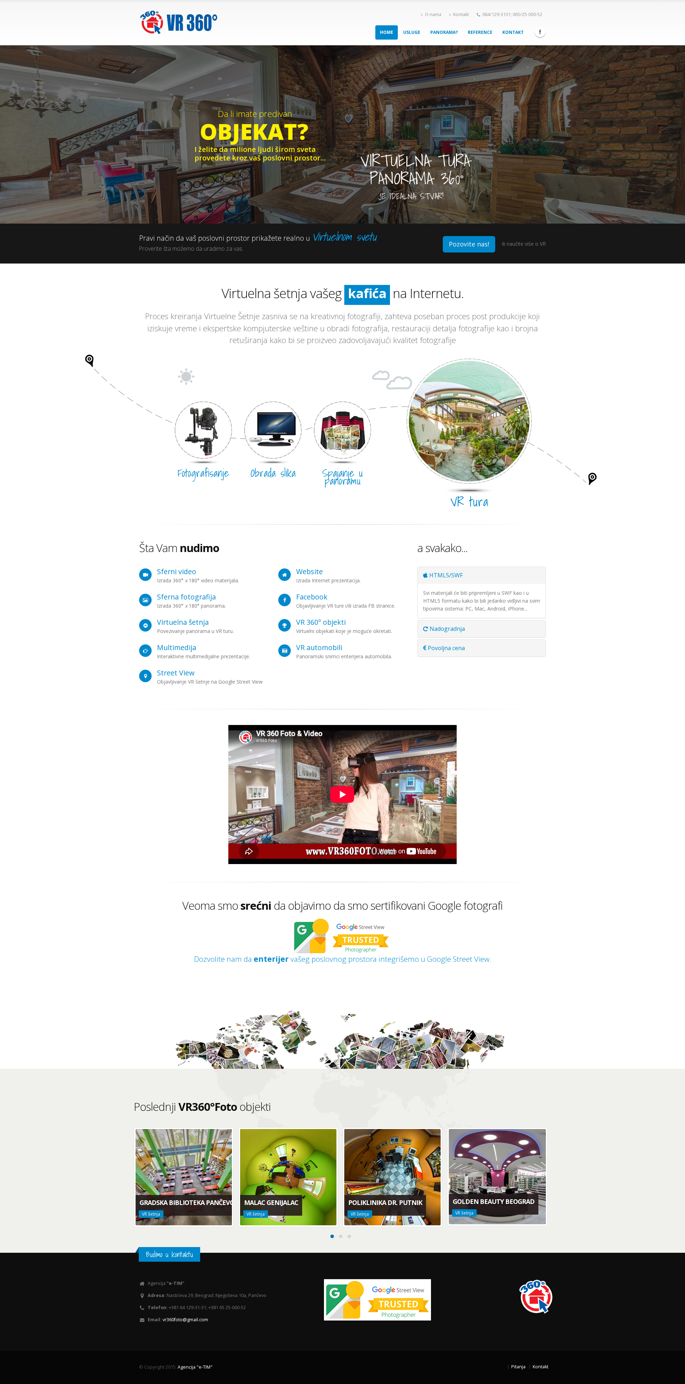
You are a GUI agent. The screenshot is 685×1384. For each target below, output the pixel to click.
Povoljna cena (445, 648)
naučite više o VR (526, 243)
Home (386, 32)
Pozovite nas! (469, 244)
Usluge (411, 32)
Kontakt (461, 14)
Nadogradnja (446, 629)
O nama (433, 14)
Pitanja (518, 1367)
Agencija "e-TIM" (195, 1367)
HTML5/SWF (445, 575)
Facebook (540, 31)
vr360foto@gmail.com (185, 1320)
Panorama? (444, 32)
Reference (480, 32)
